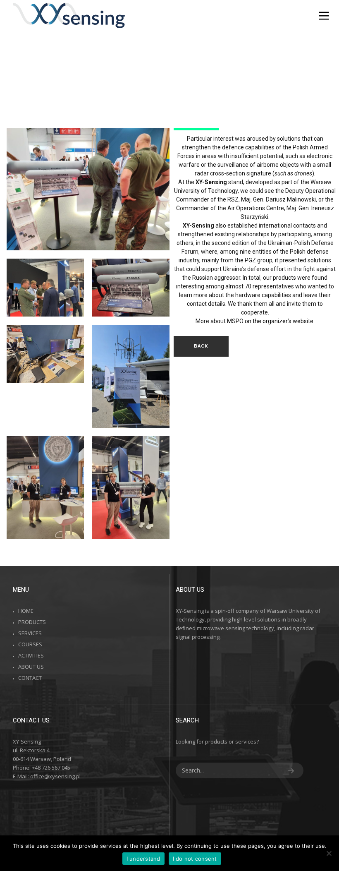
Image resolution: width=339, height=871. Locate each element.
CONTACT (30, 677)
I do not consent (195, 858)
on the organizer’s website (279, 321)
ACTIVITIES (31, 655)
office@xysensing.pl (55, 776)
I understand (143, 858)
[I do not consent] (329, 853)
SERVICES (30, 633)
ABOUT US (31, 666)
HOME (25, 610)
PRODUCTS (32, 622)
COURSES (30, 644)
